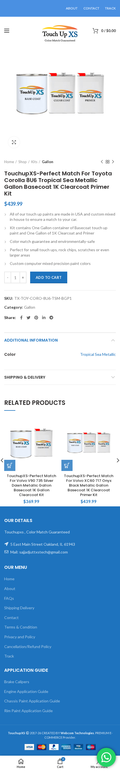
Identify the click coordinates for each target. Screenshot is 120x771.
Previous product (102, 162)
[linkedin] (43, 317)
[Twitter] (28, 317)
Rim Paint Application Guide (28, 710)
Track (9, 656)
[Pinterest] (36, 317)
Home (9, 161)
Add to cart (49, 277)
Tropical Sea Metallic (98, 354)
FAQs (9, 598)
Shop (22, 161)
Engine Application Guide (26, 691)
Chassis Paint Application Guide (32, 701)
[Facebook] (21, 317)
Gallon (47, 161)
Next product (113, 162)
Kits (34, 161)
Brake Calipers (16, 681)
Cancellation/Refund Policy (27, 646)
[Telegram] (51, 317)
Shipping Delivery (19, 607)
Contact (11, 617)
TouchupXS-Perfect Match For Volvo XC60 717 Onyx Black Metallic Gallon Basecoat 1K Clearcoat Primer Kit (88, 485)
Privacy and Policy (19, 636)
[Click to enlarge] (14, 142)
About (9, 588)
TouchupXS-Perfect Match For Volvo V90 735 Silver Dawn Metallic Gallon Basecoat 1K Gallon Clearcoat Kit (31, 485)
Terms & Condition (20, 627)
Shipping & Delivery (24, 377)
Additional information (31, 340)
